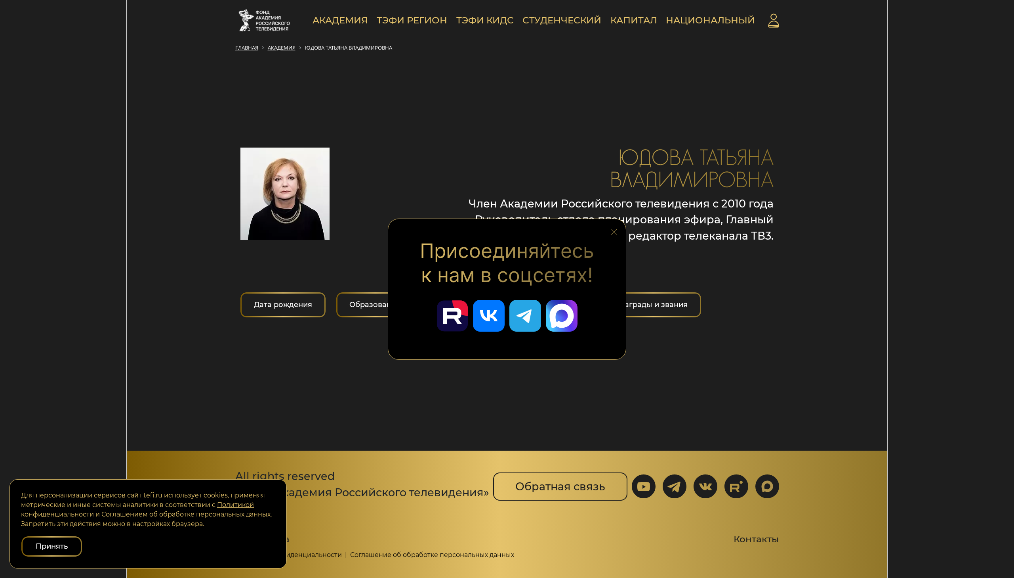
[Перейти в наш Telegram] (525, 316)
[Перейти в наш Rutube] (452, 316)
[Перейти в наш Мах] (562, 316)
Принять (52, 546)
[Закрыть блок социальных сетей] (614, 230)
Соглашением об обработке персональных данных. (186, 514)
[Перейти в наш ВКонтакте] (489, 316)
